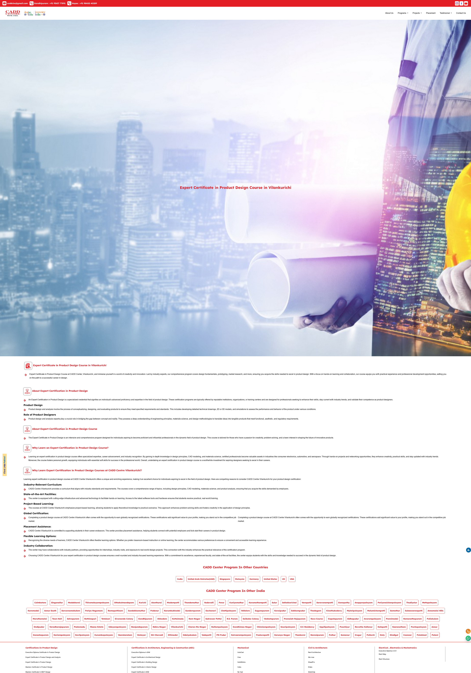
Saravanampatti (324, 602)
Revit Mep (382, 654)
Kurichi (142, 602)
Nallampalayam (219, 627)
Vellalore (245, 610)
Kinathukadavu (334, 610)
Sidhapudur (353, 619)
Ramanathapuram (412, 619)
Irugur (358, 635)
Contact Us (461, 13)
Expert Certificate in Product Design (38, 662)
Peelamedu (79, 627)
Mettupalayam (429, 602)
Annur (434, 627)
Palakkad (421, 635)
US (283, 579)
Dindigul (394, 635)
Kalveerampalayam (241, 635)
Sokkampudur (298, 610)
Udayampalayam (117, 627)
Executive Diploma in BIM (140, 652)
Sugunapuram (262, 610)
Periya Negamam (94, 610)
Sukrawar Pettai (213, 619)
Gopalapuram (335, 619)
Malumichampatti (376, 610)
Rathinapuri (90, 619)
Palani (435, 635)
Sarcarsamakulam (70, 610)
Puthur (332, 635)
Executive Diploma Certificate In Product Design (43, 652)
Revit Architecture (314, 652)
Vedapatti (206, 635)
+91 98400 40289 (84, 3)
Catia (239, 667)
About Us (389, 13)
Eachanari (211, 610)
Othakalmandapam (124, 602)
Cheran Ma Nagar (197, 627)
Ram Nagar (194, 619)
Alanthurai (156, 602)
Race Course (317, 619)
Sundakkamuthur (136, 610)
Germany (254, 579)
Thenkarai (300, 635)
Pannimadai (392, 619)
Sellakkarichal (289, 602)
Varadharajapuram (59, 627)
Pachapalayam (418, 627)
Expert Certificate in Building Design (144, 662)
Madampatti (173, 602)
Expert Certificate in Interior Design (143, 667)
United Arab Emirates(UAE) (201, 579)
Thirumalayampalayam (97, 602)
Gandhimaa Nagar (242, 627)
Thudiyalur (411, 602)
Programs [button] (402, 13)
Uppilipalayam (326, 627)
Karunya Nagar (282, 635)
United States (270, 579)
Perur (221, 602)
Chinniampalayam (266, 627)
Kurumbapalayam (103, 635)
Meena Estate (96, 627)
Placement (430, 13)
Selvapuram (73, 619)
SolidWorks (241, 662)
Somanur (345, 635)
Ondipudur (39, 627)
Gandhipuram (145, 619)
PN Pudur (221, 635)
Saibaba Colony (251, 619)
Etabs (310, 667)
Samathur (395, 610)
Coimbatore (40, 602)
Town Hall (57, 619)
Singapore (225, 579)
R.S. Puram (232, 619)
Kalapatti (382, 627)
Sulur (274, 602)
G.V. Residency (307, 627)
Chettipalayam (228, 610)
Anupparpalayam (364, 602)
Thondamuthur (191, 602)
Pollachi (371, 635)
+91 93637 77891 (49, 3)
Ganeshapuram (40, 635)
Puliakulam (432, 619)
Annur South (50, 610)
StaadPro (311, 662)
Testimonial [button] (445, 13)
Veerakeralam (125, 635)
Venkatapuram (271, 619)
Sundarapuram (192, 610)
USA (292, 579)
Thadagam (315, 610)
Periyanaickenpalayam (389, 602)
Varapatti (306, 602)
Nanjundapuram (139, 627)
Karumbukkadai (172, 610)
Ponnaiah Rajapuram (294, 619)
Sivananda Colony (124, 619)
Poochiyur (345, 627)
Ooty (382, 635)
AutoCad (240, 652)
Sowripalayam (288, 627)
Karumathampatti (258, 602)
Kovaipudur (280, 610)
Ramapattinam (115, 610)
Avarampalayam (372, 619)
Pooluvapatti (262, 635)
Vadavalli (209, 602)
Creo (239, 657)
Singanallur (57, 602)
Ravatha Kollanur (364, 627)
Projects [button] (416, 13)
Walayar (141, 635)
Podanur (154, 610)
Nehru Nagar (159, 627)
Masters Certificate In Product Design (39, 667)
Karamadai (33, 610)
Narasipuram (317, 635)
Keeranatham (399, 627)
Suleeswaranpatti (413, 610)
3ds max (311, 657)
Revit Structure (384, 659)
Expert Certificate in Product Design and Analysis (43, 657)
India (180, 579)
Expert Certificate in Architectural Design (145, 657)
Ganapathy (344, 602)
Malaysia (239, 579)
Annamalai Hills (435, 610)
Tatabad (105, 619)
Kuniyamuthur (236, 602)
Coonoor (407, 635)
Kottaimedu (177, 619)
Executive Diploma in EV (388, 651)
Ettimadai (173, 635)
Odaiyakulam (189, 635)
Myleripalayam (354, 610)
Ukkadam (162, 619)
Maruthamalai (40, 619)
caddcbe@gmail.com (17, 3)
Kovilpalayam (82, 635)
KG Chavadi (157, 635)
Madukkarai (74, 602)
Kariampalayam (62, 635)
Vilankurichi (177, 627)
